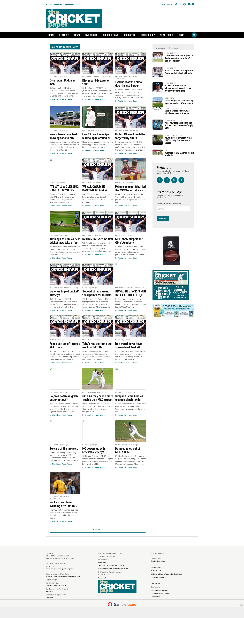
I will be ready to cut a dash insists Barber (128, 83)
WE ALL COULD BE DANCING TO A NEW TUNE (94, 188)
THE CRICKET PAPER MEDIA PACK (111, 565)
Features (64, 35)
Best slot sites (156, 584)
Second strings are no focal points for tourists (96, 293)
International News (59, 287)
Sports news (155, 587)
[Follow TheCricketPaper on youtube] (188, 4)
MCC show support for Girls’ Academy (129, 240)
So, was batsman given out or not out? (64, 397)
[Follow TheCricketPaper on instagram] (184, 4)
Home (51, 35)
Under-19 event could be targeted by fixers (130, 136)
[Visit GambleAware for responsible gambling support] (125, 604)
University (120, 392)
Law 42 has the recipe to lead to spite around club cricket (97, 136)
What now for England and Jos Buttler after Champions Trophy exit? (179, 125)
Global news (155, 597)
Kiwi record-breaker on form (96, 82)
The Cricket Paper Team (62, 99)
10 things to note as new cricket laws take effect (65, 240)
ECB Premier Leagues (92, 76)
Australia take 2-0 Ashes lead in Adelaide (179, 154)
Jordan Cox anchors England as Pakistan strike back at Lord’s (179, 71)
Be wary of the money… (64, 448)
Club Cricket (88, 130)
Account (49, 4)
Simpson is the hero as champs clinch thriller (129, 397)
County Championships (126, 76)
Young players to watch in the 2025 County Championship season (178, 140)
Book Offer (129, 35)
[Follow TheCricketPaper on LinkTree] (193, 4)
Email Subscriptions (158, 561)
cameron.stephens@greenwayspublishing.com (63, 577)
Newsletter (166, 35)
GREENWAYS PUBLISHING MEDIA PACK (113, 569)
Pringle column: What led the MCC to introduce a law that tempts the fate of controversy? (130, 188)
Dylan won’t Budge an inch (62, 82)
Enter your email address (169, 203)
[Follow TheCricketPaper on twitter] (180, 4)
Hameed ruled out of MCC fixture (127, 450)
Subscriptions (110, 35)
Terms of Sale (156, 571)
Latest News (121, 444)
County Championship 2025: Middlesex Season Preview (177, 112)
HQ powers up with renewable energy (93, 450)
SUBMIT (163, 218)
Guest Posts (69, 4)
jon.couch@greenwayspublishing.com (59, 569)
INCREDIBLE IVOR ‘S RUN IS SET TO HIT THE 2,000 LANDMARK (130, 293)
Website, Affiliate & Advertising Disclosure (166, 574)
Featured (54, 76)
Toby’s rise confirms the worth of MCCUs (96, 345)
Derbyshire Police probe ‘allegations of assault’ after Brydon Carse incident (178, 88)
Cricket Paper (121, 130)
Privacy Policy (156, 568)
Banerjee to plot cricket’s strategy (65, 293)
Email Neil (102, 578)
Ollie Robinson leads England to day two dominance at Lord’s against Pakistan (179, 58)
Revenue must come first (97, 239)
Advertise (58, 4)
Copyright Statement (158, 577)
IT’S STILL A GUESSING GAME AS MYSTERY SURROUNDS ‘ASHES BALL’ (64, 188)
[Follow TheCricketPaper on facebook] (175, 4)
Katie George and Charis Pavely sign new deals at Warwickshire (179, 101)
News (77, 35)
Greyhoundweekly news (159, 590)
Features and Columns (60, 497)
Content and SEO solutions (160, 593)
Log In (181, 35)
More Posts (98, 529)
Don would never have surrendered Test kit (128, 345)
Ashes (52, 182)
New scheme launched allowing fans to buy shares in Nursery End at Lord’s (64, 136)
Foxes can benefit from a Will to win (65, 345)
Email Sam (102, 562)
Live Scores (91, 35)
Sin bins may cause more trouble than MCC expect (97, 397)
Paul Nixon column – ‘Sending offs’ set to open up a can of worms (64, 504)
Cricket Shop (148, 35)
